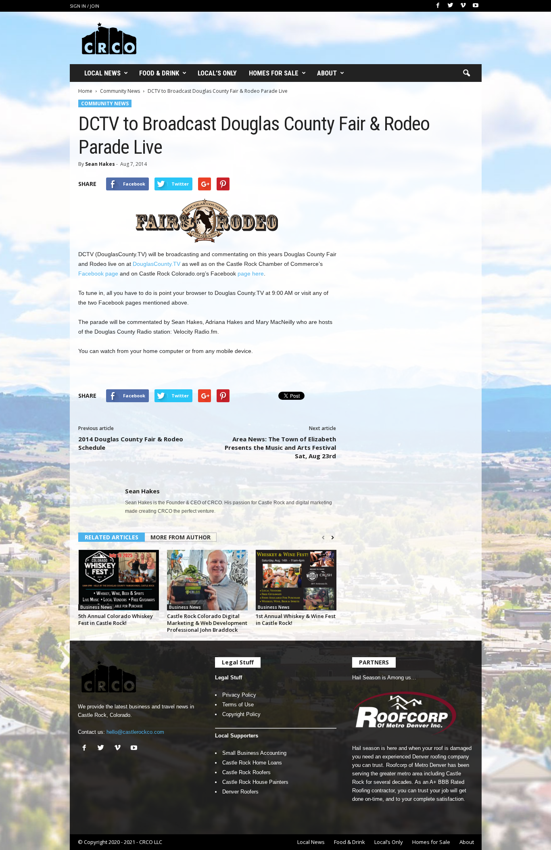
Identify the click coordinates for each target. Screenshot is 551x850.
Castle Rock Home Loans (252, 763)
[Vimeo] (463, 6)
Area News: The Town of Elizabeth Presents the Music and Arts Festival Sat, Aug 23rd (280, 447)
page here (251, 273)
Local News (102, 73)
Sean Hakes (100, 164)
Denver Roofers (240, 792)
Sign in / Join (84, 6)
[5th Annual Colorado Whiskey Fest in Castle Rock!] (118, 580)
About (327, 73)
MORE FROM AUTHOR (180, 537)
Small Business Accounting (254, 753)
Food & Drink (159, 73)
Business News (96, 607)
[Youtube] (475, 6)
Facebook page (98, 273)
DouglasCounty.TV (156, 264)
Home (85, 91)
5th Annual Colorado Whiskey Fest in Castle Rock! (115, 619)
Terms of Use (238, 705)
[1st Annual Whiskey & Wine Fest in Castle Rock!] (296, 580)
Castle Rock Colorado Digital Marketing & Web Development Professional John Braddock (207, 622)
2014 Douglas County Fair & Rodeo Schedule (130, 443)
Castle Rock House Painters (255, 782)
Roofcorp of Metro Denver (416, 765)
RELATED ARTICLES (111, 537)
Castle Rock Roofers (246, 772)
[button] (466, 73)
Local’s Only (217, 73)
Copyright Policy (241, 714)
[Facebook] (438, 6)
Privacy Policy (239, 695)
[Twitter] (450, 6)
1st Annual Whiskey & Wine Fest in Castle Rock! (296, 619)
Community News (120, 91)
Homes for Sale (273, 73)
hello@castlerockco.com (135, 732)
